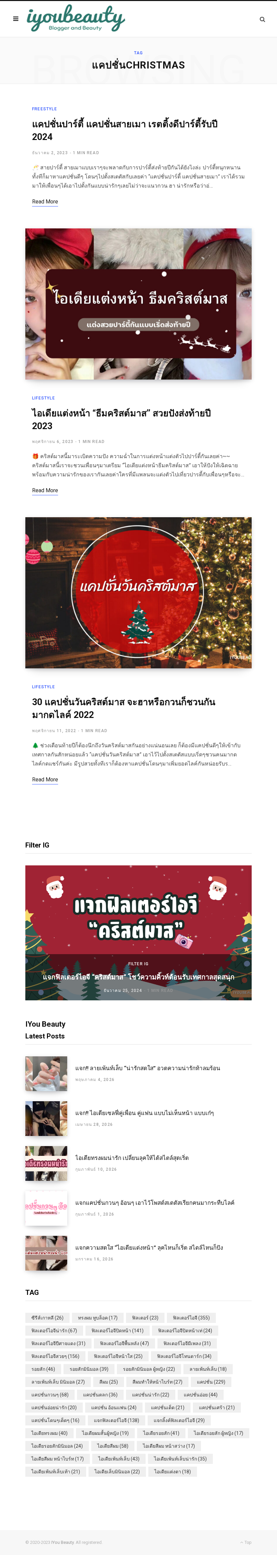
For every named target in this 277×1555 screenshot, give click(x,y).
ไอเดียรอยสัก (161, 1433)
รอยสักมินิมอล (89, 1369)
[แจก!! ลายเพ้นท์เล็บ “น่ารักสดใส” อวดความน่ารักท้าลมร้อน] (50, 1073)
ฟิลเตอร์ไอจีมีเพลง (187, 1343)
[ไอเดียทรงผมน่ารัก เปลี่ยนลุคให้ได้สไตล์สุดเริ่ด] (50, 1163)
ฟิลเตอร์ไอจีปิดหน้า (118, 1330)
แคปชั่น (211, 1382)
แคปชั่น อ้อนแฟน (113, 1407)
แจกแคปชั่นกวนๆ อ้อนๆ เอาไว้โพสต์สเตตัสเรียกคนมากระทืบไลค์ (154, 1202)
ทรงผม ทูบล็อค (98, 1318)
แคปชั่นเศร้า (217, 1407)
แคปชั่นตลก (100, 1394)
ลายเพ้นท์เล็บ (208, 1369)
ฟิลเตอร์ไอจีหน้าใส (118, 1356)
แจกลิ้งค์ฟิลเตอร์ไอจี (179, 1420)
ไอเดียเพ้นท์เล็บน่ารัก (180, 1459)
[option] (138, 932)
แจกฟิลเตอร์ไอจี (116, 1420)
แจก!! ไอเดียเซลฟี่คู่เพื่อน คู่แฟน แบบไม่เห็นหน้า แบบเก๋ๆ (144, 1113)
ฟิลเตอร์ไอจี (191, 1318)
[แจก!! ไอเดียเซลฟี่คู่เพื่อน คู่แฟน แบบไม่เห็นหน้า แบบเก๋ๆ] (50, 1118)
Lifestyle (43, 398)
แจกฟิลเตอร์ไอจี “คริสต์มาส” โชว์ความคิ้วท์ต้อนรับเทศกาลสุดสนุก (138, 977)
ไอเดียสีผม (112, 1446)
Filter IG (138, 964)
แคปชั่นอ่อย (201, 1394)
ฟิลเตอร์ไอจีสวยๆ (55, 1356)
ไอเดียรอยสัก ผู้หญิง (218, 1433)
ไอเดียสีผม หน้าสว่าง (169, 1446)
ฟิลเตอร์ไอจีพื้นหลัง (124, 1343)
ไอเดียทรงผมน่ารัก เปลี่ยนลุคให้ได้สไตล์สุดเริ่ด (132, 1158)
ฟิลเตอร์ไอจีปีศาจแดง (58, 1343)
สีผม (108, 1382)
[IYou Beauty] (76, 19)
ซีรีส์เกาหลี (47, 1318)
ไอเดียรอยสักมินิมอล (57, 1446)
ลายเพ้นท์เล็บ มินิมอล (58, 1382)
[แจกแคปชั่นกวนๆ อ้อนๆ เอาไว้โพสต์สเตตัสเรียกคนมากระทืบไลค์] (50, 1208)
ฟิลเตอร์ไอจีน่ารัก (54, 1330)
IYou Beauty (62, 1542)
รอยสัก (43, 1369)
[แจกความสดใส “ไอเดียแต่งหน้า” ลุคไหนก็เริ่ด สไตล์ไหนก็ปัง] (50, 1253)
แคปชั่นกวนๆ (50, 1394)
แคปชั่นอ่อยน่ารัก (54, 1407)
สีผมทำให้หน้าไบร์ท (157, 1382)
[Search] (262, 19)
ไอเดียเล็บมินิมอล (117, 1471)
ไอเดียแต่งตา (172, 1471)
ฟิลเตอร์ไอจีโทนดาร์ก (184, 1356)
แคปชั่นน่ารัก (150, 1394)
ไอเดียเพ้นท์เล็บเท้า (55, 1471)
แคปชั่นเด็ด (167, 1407)
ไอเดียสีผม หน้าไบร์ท (57, 1459)
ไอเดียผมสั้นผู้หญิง (105, 1433)
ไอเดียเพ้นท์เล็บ (119, 1459)
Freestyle (44, 109)
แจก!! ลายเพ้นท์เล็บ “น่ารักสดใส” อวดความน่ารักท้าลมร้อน (147, 1068)
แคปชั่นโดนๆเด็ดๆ (55, 1420)
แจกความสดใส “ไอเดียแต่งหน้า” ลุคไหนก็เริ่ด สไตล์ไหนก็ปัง (149, 1247)
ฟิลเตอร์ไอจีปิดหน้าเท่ (185, 1330)
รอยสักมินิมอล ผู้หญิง (149, 1369)
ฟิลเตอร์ (145, 1318)
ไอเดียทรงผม (49, 1433)
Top (248, 1542)
